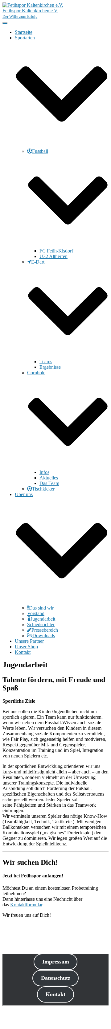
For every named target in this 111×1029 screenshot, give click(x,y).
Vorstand (35, 613)
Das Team (49, 483)
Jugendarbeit (43, 619)
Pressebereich (44, 630)
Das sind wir (41, 607)
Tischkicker (43, 488)
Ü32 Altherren (53, 256)
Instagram (20, 1023)
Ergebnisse (50, 367)
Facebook (20, 1017)
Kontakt (23, 652)
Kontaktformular (26, 904)
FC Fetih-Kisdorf (56, 250)
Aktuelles (48, 477)
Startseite (23, 32)
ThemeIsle (98, 1010)
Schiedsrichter (41, 624)
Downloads (43, 635)
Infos (44, 472)
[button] (62, 145)
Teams (45, 361)
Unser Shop (26, 646)
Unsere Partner (29, 641)
